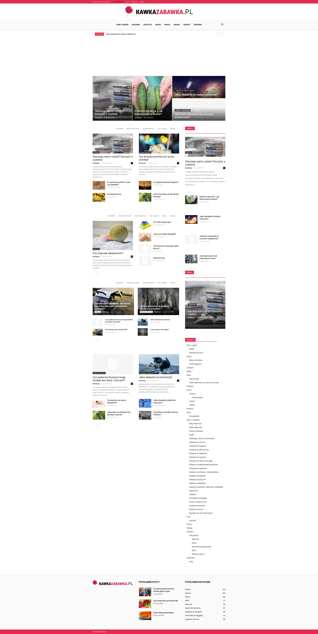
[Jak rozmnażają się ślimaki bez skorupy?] (145, 197)
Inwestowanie (197, 397)
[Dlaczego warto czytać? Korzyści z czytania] (113, 143)
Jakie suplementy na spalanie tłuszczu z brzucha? (154, 307)
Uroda (177, 24)
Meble (191, 349)
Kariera (192, 401)
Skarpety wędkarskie (197, 483)
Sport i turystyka (193, 420)
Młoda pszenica (198, 554)
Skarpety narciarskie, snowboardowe (204, 472)
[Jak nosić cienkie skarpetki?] (145, 237)
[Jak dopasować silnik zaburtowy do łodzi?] (191, 259)
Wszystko (119, 129)
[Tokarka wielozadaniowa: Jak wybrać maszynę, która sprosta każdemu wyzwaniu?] (113, 301)
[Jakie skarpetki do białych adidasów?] (191, 219)
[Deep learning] (145, 261)
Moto (189, 375)
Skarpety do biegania (197, 446)
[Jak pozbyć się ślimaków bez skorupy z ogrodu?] (99, 415)
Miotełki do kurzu (196, 352)
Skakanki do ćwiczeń (197, 442)
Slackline (192, 494)
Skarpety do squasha (197, 457)
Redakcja (98, 117)
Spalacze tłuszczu (146, 312)
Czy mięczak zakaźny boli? (108, 253)
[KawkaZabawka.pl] (159, 11)
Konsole (192, 520)
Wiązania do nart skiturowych (201, 513)
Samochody (194, 379)
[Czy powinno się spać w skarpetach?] (99, 403)
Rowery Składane (196, 431)
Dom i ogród (122, 24)
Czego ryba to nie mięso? (159, 329)
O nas (127, 2)
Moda (158, 24)
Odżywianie (193, 535)
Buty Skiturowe (148, 129)
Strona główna (118, 2)
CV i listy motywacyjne (162, 222)
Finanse (192, 394)
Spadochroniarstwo (197, 505)
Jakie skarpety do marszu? (160, 320)
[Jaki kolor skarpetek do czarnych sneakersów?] (191, 239)
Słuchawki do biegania (198, 498)
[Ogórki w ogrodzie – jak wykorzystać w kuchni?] (191, 199)
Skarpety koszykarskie (147, 373)
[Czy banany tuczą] (99, 197)
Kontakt (142, 2)
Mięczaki (96, 249)
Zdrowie (198, 24)
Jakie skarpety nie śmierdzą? (155, 377)
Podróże (190, 386)
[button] (222, 25)
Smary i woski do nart (198, 502)
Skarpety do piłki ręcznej (199, 449)
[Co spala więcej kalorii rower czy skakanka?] (99, 185)
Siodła (191, 435)
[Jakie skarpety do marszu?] (143, 322)
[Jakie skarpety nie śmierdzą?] (159, 364)
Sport (189, 412)
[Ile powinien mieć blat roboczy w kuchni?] (145, 415)
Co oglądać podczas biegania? (166, 182)
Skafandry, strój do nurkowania (201, 438)
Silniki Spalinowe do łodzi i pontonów (204, 382)
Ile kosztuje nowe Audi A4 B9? (116, 329)
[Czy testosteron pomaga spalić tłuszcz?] (145, 249)
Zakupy (186, 24)
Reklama (134, 2)
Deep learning (159, 258)
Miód (194, 550)
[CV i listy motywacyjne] (145, 225)
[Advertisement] (159, 54)
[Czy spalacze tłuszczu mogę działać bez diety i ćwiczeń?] (98, 322)
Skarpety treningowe (183, 110)
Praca (167, 24)
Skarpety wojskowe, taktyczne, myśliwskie (206, 487)
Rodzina (136, 24)
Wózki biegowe (195, 364)
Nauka (191, 405)
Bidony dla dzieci (133, 129)
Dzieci (164, 216)
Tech (189, 517)
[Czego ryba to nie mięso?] (143, 332)
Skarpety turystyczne (197, 479)
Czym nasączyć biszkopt (163, 613)
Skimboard (193, 490)
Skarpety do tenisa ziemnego (185, 90)
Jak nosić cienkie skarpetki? (164, 234)
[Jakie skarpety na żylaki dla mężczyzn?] (145, 403)
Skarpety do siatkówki (198, 453)
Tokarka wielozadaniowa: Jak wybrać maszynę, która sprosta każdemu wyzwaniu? (112, 306)
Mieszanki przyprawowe (201, 546)
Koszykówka (194, 416)
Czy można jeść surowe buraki (165, 601)
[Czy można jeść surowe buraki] (145, 603)
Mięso (194, 543)
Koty (191, 561)
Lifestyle (147, 24)
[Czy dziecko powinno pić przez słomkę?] (159, 143)
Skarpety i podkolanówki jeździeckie (203, 464)
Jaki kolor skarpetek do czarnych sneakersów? (125, 34)
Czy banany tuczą (114, 194)
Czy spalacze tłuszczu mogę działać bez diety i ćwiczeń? (109, 379)
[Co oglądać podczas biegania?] (145, 185)
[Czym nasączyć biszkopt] (145, 615)
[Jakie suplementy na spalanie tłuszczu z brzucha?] (158, 301)
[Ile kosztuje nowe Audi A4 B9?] (98, 332)
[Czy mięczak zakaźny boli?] (113, 235)
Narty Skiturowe (195, 427)
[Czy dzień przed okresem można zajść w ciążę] (145, 592)
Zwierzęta (191, 558)
